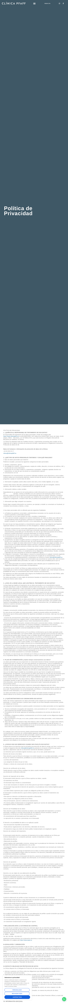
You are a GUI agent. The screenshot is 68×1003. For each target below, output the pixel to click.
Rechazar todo (17, 993)
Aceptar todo (17, 997)
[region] (17, 987)
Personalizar (17, 990)
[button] (34, 3)
